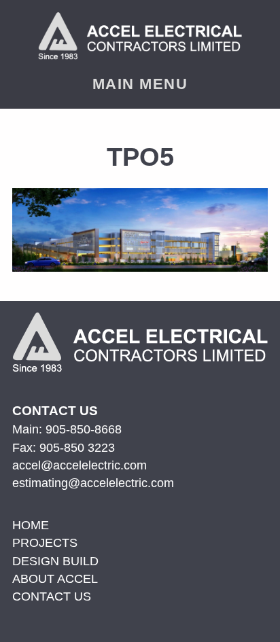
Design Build (55, 561)
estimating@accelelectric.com (93, 483)
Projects (44, 543)
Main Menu (140, 83)
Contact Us (51, 596)
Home (30, 525)
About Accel (55, 579)
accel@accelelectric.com (79, 465)
